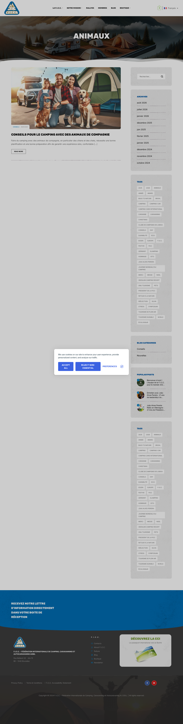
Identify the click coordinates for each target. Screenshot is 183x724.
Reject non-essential (88, 366)
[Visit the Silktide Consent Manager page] (122, 366)
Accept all (66, 366)
